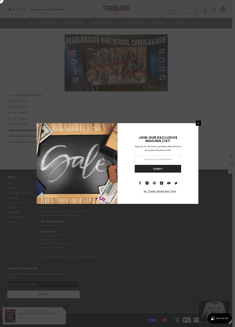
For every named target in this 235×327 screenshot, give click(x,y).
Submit (158, 169)
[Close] (198, 123)
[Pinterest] (154, 183)
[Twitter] (176, 183)
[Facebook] (139, 183)
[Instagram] (147, 183)
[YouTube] (168, 183)
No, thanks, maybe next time (160, 191)
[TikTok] (161, 183)
